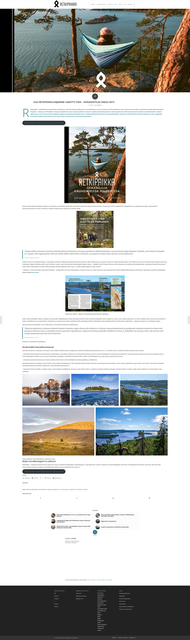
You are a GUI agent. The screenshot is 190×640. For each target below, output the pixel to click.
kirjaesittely (56, 489)
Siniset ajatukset (102, 624)
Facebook (56, 596)
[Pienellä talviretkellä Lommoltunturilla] (189, 320)
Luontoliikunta (101, 611)
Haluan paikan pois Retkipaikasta (126, 606)
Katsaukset (100, 603)
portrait (79, 489)
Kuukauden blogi (102, 609)
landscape (72, 489)
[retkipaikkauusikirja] (95, 50)
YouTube (56, 604)
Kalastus (99, 599)
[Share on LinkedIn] (113, 498)
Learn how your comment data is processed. (99, 580)
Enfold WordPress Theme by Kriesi (71, 637)
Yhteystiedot (78, 593)
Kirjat (98, 607)
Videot (99, 630)
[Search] (134, 4)
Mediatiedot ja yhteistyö (81, 596)
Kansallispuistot (101, 601)
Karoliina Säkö (37, 257)
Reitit (98, 616)
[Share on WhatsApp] (77, 498)
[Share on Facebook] (40, 498)
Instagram (56, 598)
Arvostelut (100, 593)
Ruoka (99, 622)
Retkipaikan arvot (80, 598)
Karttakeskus (43, 489)
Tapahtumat (100, 626)
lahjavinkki (64, 489)
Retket (99, 618)
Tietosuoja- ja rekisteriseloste (125, 609)
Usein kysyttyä (122, 604)
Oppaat (99, 615)
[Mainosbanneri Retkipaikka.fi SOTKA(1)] (95, 247)
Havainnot (100, 597)
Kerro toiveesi (122, 601)
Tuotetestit (100, 628)
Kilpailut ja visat (101, 605)
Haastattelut (100, 595)
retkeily (85, 489)
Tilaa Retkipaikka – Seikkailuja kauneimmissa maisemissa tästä (43, 123)
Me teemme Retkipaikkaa (124, 598)
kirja (49, 489)
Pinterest (56, 606)
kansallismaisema (32, 489)
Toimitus (99, 105)
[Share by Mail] (149, 498)
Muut (98, 613)
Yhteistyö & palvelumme (124, 593)
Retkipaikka (100, 620)
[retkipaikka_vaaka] (65, 4)
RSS (55, 593)
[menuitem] (93, 4)
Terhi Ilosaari (36, 337)
